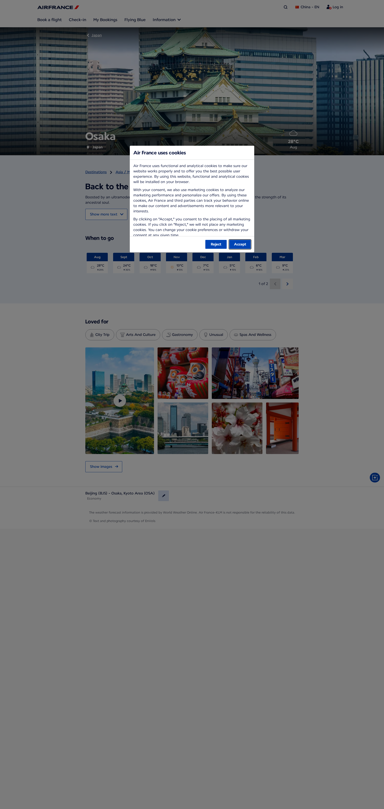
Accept (240, 244)
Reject (216, 244)
